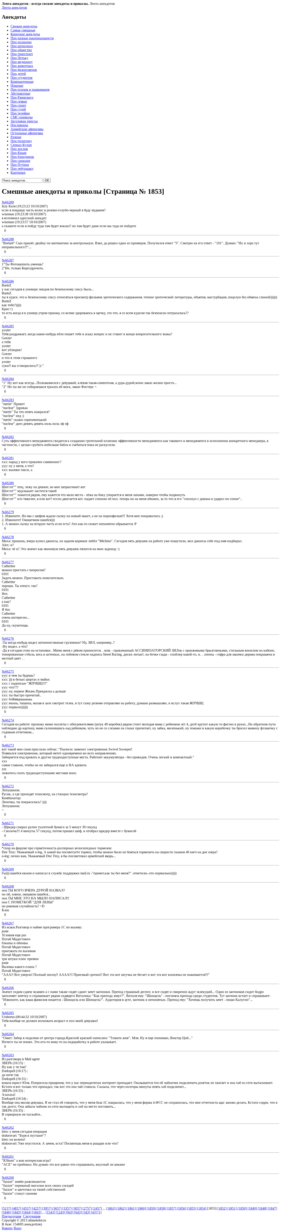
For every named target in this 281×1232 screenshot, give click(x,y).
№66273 (8, 745)
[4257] (37, 1208)
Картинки (18, 172)
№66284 (8, 379)
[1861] (131, 1208)
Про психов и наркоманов (30, 89)
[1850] (243, 1208)
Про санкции (20, 161)
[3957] (47, 1208)
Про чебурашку (22, 168)
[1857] (172, 1208)
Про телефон (20, 113)
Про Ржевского (22, 97)
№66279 (8, 512)
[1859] (152, 1208)
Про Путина (20, 165)
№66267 (8, 923)
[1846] (7, 1212)
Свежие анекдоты (24, 26)
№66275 (8, 671)
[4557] (27, 1208)
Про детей (18, 74)
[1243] (61, 1212)
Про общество (21, 50)
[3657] (57, 1208)
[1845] (17, 1212)
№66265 (8, 1013)
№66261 (8, 1156)
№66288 (8, 239)
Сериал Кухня (21, 145)
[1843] (37, 1212)
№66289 (8, 202)
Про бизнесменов (24, 70)
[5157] (7, 1208)
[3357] (67, 1208)
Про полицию (21, 42)
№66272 (8, 786)
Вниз (17, 1228)
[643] (78, 1212)
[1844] (27, 1212)
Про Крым (18, 153)
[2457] (98, 1208)
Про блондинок (22, 157)
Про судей (18, 109)
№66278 (8, 537)
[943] (70, 1212)
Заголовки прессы (24, 121)
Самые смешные (23, 30)
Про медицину (22, 62)
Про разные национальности (32, 38)
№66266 (8, 988)
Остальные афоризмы (27, 133)
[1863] (111, 1208)
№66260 (8, 1177)
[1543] (51, 1212)
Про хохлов (19, 149)
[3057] (77, 1208)
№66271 (8, 823)
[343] (87, 1212)
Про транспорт (22, 54)
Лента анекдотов (14, 7)
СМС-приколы (22, 117)
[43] (94, 1212)
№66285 (8, 326)
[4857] (17, 1208)
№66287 (8, 260)
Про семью (19, 101)
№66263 (8, 1055)
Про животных (22, 66)
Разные (16, 137)
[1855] (192, 1208)
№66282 (8, 437)
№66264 (8, 1034)
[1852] (222, 1208)
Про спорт (18, 105)
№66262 (8, 1127)
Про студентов (21, 78)
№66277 (8, 562)
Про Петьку (19, 58)
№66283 (8, 400)
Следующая (31, 1216)
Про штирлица (22, 46)
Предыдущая (11, 1216)
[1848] (263, 1208)
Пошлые (17, 85)
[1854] (202, 1208)
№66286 (8, 281)
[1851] (232, 1208)
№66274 (8, 720)
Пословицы (19, 125)
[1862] (121, 1208)
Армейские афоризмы (27, 129)
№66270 (8, 844)
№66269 (8, 869)
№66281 (8, 458)
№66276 (8, 638)
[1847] (272, 1208)
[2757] (88, 1208)
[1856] (182, 1208)
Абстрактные (20, 93)
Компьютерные (22, 81)
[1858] (162, 1208)
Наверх (7, 1228)
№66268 (8, 886)
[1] (99, 1212)
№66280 (8, 483)
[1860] (142, 1208)
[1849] (253, 1208)
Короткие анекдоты (25, 34)
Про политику (21, 141)
